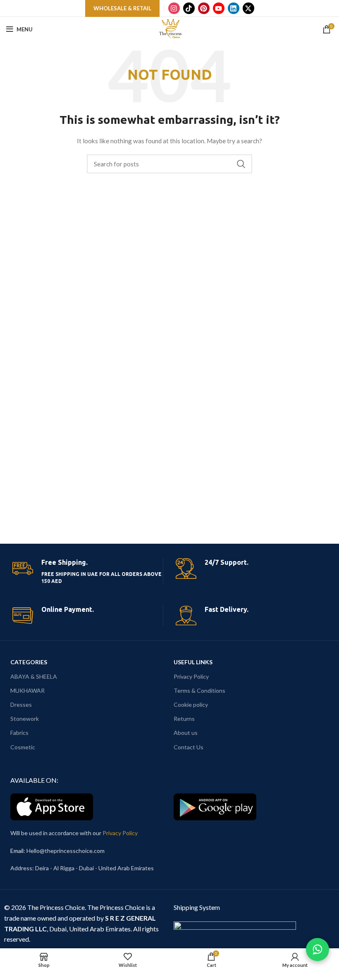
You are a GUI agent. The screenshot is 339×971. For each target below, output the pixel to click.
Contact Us (188, 747)
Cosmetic (22, 747)
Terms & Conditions (199, 690)
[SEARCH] (241, 163)
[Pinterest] (204, 8)
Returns (184, 718)
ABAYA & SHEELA (33, 676)
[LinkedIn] (233, 8)
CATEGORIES (28, 661)
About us (186, 732)
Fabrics (19, 732)
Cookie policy (191, 704)
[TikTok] (189, 8)
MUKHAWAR (27, 690)
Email (17, 850)
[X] (248, 8)
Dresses (21, 704)
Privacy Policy (191, 676)
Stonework (24, 718)
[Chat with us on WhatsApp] (317, 949)
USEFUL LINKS (193, 661)
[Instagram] (174, 8)
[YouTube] (218, 8)
